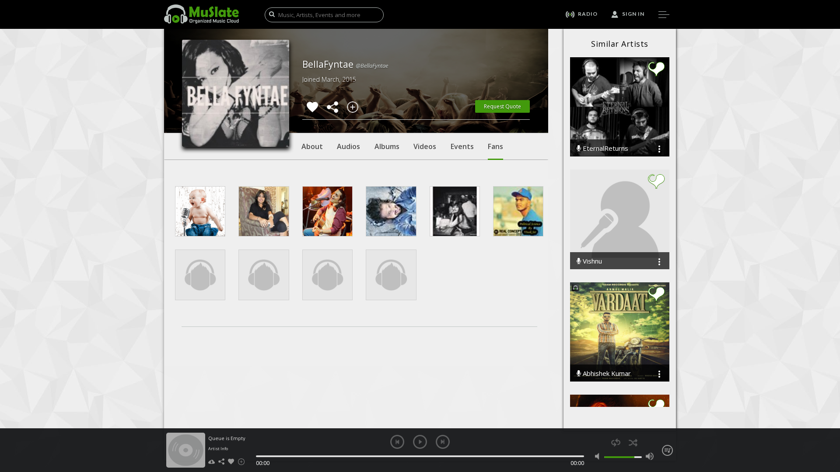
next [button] (443, 442)
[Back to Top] (827, 415)
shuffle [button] (632, 442)
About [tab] (312, 146)
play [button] (420, 442)
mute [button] (599, 456)
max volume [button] (649, 456)
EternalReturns (604, 148)
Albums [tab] (386, 146)
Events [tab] (462, 146)
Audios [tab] (348, 146)
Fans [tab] (495, 146)
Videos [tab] (424, 146)
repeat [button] (615, 442)
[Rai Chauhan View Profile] (200, 211)
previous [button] (397, 442)
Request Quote (502, 106)
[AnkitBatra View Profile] (327, 211)
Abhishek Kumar (606, 373)
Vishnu (591, 261)
